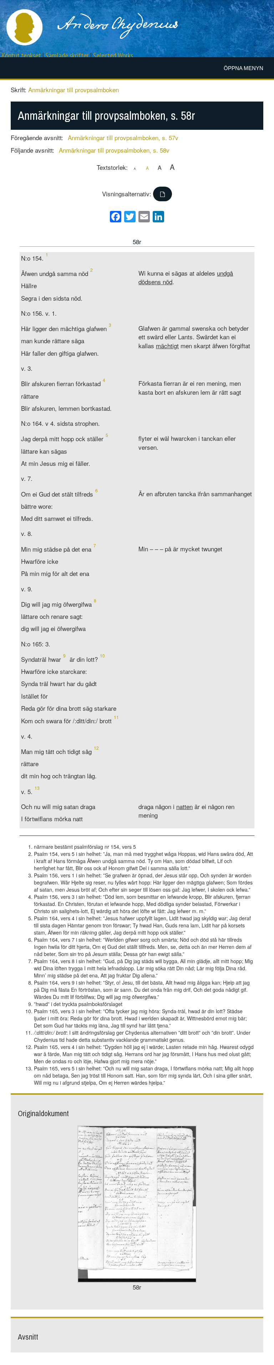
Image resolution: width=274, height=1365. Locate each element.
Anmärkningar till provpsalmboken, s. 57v (123, 137)
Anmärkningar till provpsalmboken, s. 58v (114, 150)
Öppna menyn (243, 68)
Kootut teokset (21, 55)
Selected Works (113, 55)
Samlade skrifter (67, 55)
